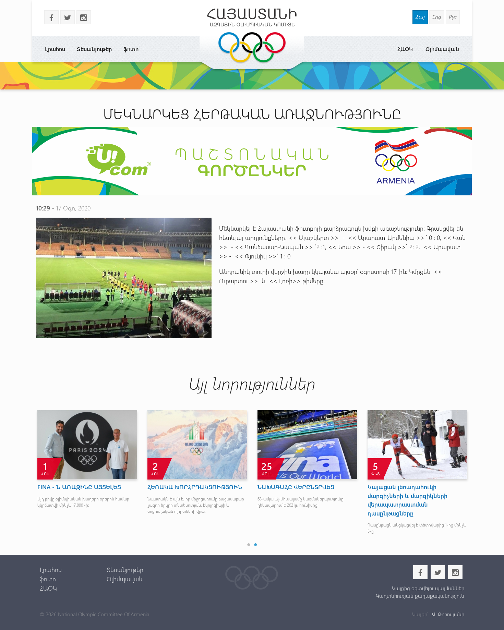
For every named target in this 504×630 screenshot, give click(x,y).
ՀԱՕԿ (405, 48)
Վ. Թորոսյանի (447, 614)
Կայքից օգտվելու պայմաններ (428, 588)
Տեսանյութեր (94, 48)
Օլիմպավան (442, 48)
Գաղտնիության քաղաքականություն (420, 595)
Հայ (420, 16)
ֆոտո (131, 48)
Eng (436, 16)
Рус (453, 16)
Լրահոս (55, 48)
